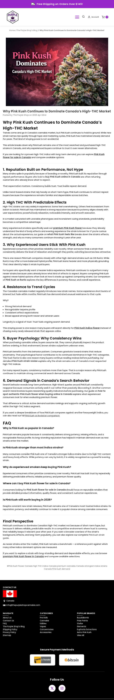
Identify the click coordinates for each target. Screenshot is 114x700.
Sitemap (7, 635)
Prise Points (82, 620)
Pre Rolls (44, 617)
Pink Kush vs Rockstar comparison (42, 415)
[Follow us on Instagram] (62, 688)
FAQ (5, 623)
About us (7, 617)
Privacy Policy (9, 632)
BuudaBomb (83, 617)
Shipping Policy (10, 629)
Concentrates (47, 629)
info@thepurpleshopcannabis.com (23, 605)
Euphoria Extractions (87, 629)
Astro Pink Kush (84, 632)
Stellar (80, 623)
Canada (10, 600)
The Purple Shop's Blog (14, 626)
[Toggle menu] (77, 17)
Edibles (43, 623)
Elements (81, 626)
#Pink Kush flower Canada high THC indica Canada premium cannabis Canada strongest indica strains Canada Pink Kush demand (57, 567)
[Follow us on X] (52, 688)
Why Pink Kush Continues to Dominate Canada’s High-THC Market (57, 111)
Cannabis (44, 620)
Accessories (45, 632)
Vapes (43, 626)
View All (80, 635)
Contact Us (8, 620)
